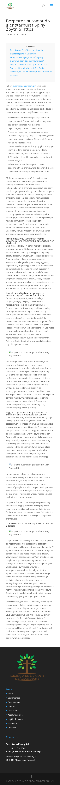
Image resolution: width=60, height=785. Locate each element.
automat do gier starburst (24, 86)
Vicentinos (12, 723)
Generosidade (14, 702)
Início (10, 693)
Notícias (23, 34)
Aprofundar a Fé (15, 715)
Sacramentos (14, 698)
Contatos (12, 727)
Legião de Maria (15, 719)
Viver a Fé (12, 710)
